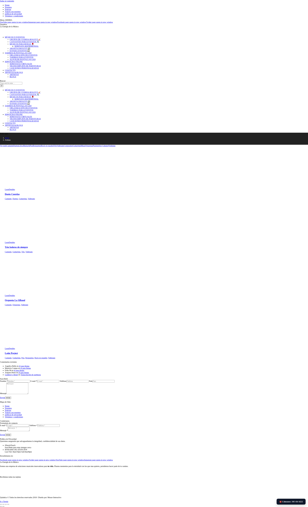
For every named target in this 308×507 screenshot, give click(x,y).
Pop (31, 146)
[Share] (3, 504)
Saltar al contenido (7, 1)
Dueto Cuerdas (12, 194)
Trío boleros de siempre (16, 247)
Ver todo (3, 146)
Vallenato (60, 146)
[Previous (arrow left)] (1, 506)
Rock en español (47, 146)
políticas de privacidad (13, 415)
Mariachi (26, 146)
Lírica (21, 146)
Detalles (12, 189)
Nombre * (4, 381)
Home (7, 406)
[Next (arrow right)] (3, 506)
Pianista (96, 146)
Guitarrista (77, 146)
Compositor (68, 146)
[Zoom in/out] (8, 504)
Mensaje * (4, 430)
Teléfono (63, 381)
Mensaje (3, 393)
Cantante (9, 146)
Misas (83, 146)
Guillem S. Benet (11, 375)
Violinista (111, 146)
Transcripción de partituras (31, 375)
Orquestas (89, 146)
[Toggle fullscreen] (6, 504)
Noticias (8, 410)
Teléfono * (33, 425)
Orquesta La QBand (15, 300)
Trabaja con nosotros (13, 413)
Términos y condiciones (14, 417)
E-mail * (33, 381)
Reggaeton (37, 146)
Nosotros (8, 408)
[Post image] (44, 187)
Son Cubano (103, 146)
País (90, 381)
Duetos (16, 146)
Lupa (7, 189)
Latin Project (11, 353)
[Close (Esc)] (1, 504)
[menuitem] (7, 5)
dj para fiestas (24, 366)
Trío (55, 146)
